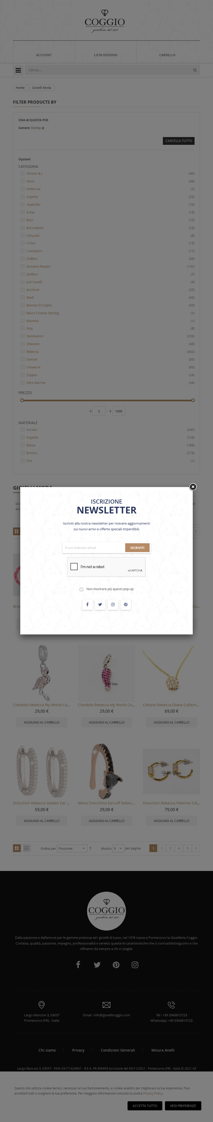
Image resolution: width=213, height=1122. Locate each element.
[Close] (192, 487)
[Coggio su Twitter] (100, 604)
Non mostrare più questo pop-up (110, 589)
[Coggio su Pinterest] (126, 604)
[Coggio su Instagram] (113, 604)
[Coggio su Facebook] (87, 604)
